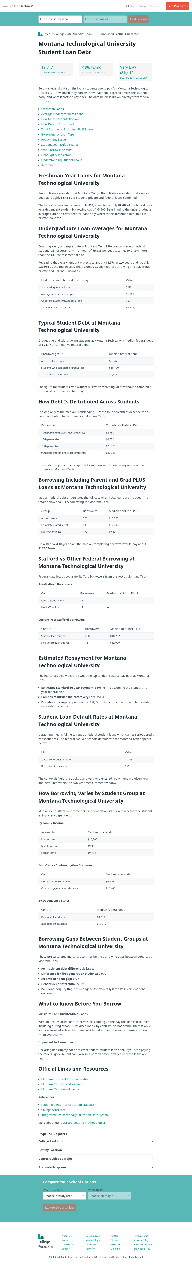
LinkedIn (115, 1248)
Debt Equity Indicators (56, 155)
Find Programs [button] (178, 6)
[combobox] (142, 6)
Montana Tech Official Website (61, 1084)
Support (66, 1248)
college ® (21, 6)
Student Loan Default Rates (59, 145)
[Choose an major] (105, 19)
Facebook (116, 1244)
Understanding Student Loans (61, 160)
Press (65, 1240)
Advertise (91, 1244)
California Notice (143, 1244)
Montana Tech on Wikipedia (60, 1089)
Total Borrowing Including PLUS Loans (67, 129)
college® (45, 1244)
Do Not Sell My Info (142, 1249)
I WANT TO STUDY (52, 1189)
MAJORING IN (95, 1189)
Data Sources (93, 1235)
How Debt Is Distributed (57, 124)
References (48, 165)
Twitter (114, 1235)
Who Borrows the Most (56, 150)
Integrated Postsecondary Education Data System (75, 1115)
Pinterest (115, 1240)
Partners (90, 1248)
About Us (67, 1235)
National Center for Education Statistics (67, 1105)
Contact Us (67, 1244)
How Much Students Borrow (60, 119)
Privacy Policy (141, 1240)
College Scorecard (53, 1110)
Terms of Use (141, 1235)
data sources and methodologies (83, 1123)
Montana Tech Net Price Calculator (64, 1079)
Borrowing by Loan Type (58, 134)
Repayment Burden (54, 140)
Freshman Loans (52, 109)
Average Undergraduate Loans (62, 114)
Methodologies (94, 1240)
